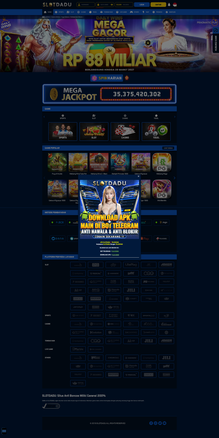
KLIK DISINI (115, 251)
